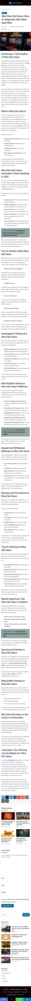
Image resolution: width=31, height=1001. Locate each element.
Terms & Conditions (12, 994)
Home (4, 9)
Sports (8, 9)
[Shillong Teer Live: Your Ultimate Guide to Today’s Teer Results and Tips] (5, 929)
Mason (5, 26)
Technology (5, 981)
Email (3, 885)
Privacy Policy (24, 992)
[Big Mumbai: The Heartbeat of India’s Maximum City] (5, 937)
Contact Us (10, 992)
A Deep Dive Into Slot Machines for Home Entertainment (6, 840)
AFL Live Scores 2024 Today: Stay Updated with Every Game (22, 823)
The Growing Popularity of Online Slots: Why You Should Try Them (8, 823)
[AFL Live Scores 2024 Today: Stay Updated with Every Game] (23, 816)
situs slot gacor (11, 760)
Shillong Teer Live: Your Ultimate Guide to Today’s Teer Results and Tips (21, 928)
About (4, 992)
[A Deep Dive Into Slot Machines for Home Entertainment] (8, 833)
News (3, 976)
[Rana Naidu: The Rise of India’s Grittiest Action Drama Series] (5, 944)
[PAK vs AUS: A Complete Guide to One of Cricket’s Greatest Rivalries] (5, 960)
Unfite (25, 989)
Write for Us (21, 994)
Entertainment (6, 973)
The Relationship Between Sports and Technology (21, 840)
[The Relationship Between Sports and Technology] (23, 833)
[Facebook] (3, 797)
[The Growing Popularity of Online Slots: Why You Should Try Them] (8, 816)
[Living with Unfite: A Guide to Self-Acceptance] (15, 2)
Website (3, 892)
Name (3, 878)
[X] (7, 797)
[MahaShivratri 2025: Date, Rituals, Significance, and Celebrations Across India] (5, 952)
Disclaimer (17, 992)
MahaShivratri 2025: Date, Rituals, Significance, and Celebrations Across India (20, 951)
